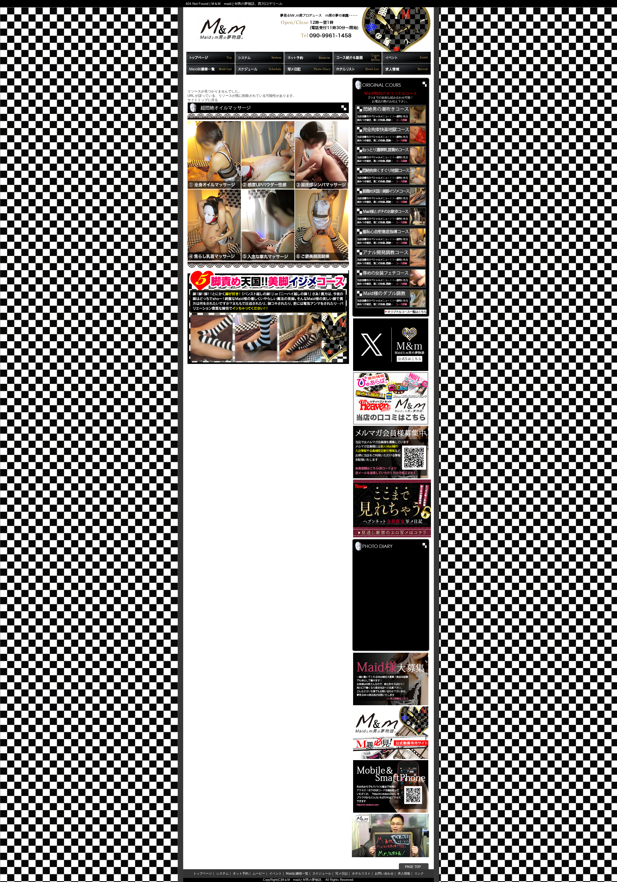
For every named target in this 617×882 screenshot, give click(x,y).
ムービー (259, 873)
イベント (275, 873)
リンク (419, 873)
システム (222, 873)
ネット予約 (240, 873)
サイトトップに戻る (203, 100)
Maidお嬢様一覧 (297, 873)
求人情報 (404, 873)
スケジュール (321, 873)
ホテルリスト (361, 873)
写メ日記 (341, 873)
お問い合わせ (384, 873)
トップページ (202, 873)
